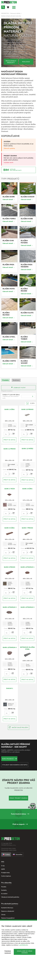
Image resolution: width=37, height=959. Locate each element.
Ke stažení (4, 893)
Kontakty (4, 890)
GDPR (3, 869)
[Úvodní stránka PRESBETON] (18, 2)
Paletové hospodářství (7, 918)
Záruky (3, 914)
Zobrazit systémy (9, 148)
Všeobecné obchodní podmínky (10, 897)
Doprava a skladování (7, 911)
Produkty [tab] (5, 380)
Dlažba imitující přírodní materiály (11, 16)
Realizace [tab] (16, 380)
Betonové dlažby (15, 13)
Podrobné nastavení (8, 952)
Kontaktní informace (7, 908)
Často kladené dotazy (18, 814)
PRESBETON (5, 13)
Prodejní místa (5, 872)
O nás (3, 866)
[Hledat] (32, 396)
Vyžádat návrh (8, 162)
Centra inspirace (6, 876)
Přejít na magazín (19, 824)
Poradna (3, 887)
